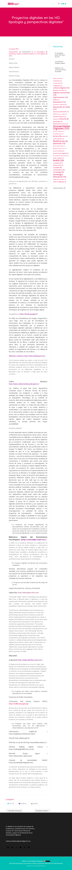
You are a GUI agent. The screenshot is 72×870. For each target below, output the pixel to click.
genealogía (58, 121)
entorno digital (62, 114)
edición (56, 100)
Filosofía (64, 119)
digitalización (60, 97)
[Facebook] (8, 847)
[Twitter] (12, 847)
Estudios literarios (59, 116)
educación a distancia (60, 104)
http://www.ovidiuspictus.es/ (34, 356)
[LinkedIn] (29, 847)
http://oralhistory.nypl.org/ (18, 704)
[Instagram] (25, 847)
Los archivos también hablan (60, 62)
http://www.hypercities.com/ (28, 592)
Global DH (57, 124)
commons (57, 81)
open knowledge (58, 151)
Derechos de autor (59, 90)
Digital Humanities (61, 93)
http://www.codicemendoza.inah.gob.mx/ (24, 384)
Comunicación (58, 83)
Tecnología (58, 172)
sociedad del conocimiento (59, 169)
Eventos (56, 119)
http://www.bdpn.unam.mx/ (34, 539)
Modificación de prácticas (60, 142)
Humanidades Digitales (61, 127)
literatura (64, 136)
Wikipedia (62, 182)
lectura (57, 136)
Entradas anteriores (14, 811)
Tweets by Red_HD (59, 188)
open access (63, 148)
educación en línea (61, 108)
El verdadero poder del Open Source (60, 55)
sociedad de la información (58, 164)
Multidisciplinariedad (59, 146)
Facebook (23, 803)
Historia (65, 124)
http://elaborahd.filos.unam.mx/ (30, 660)
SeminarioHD (26, 52)
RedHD (58, 160)
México (56, 148)
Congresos (57, 85)
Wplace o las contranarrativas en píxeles (60, 69)
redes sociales (58, 158)
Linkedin (35, 803)
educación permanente (61, 112)
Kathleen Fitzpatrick (58, 131)
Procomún (56, 155)
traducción (57, 179)
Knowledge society (58, 133)
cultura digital (61, 88)
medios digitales (58, 139)
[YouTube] (20, 847)
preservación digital (60, 153)
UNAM (55, 182)
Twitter (11, 803)
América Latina (58, 78)
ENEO (55, 114)
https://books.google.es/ (29, 314)
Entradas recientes (42, 811)
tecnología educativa (59, 175)
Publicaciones (65, 155)
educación (59, 102)
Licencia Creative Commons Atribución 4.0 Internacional (44, 863)
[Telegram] (16, 847)
